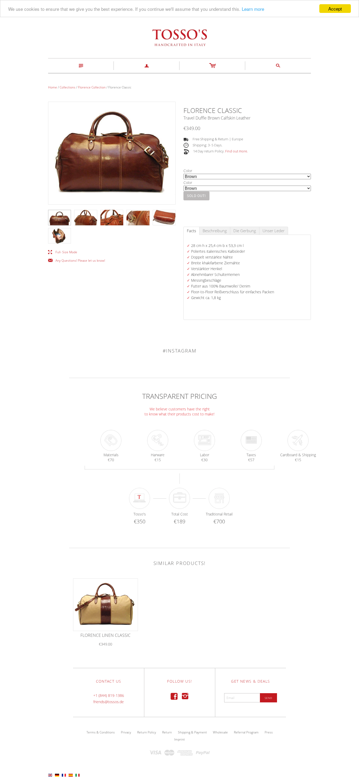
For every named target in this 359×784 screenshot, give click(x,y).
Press (269, 732)
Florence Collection (92, 87)
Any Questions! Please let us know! (76, 261)
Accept (335, 8)
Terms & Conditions (100, 732)
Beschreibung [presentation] (215, 230)
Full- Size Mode (62, 252)
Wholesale (220, 732)
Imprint (179, 739)
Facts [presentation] (191, 230)
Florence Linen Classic (105, 635)
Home (52, 87)
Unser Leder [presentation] (274, 230)
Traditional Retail (219, 514)
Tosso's (140, 514)
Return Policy (146, 732)
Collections (67, 87)
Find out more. (236, 151)
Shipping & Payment (192, 732)
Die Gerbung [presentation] (244, 230)
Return (167, 732)
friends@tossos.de (108, 701)
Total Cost (179, 514)
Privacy (126, 732)
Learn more (253, 9)
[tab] (191, 231)
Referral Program (246, 732)
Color (187, 170)
